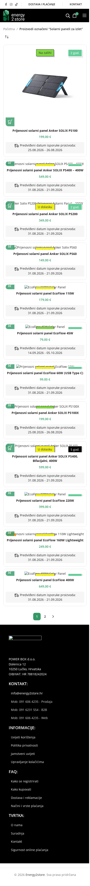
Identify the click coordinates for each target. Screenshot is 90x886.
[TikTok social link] (16, 4)
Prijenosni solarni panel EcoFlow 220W (45, 500)
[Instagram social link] (11, 4)
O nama (16, 825)
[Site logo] (14, 15)
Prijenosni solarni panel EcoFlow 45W (45, 333)
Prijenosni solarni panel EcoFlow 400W (45, 580)
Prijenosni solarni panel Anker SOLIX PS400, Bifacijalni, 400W (45, 458)
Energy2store (35, 875)
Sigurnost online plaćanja (29, 850)
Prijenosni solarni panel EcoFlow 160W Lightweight (45, 540)
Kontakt (16, 841)
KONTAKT (76, 4)
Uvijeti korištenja (23, 737)
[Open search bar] (68, 15)
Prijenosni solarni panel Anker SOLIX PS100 (45, 130)
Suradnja (17, 833)
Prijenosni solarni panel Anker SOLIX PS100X (45, 413)
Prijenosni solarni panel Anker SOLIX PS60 (45, 254)
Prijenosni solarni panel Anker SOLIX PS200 (45, 214)
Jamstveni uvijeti (23, 754)
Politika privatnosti (24, 745)
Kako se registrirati (24, 781)
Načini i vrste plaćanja (27, 806)
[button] (10, 121)
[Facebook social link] (6, 4)
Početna (9, 29)
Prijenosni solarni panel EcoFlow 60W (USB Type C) (45, 373)
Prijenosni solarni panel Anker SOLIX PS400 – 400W (45, 170)
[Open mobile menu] (84, 15)
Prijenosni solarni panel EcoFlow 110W (45, 293)
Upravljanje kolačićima (27, 762)
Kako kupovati (21, 789)
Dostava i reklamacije (26, 798)
